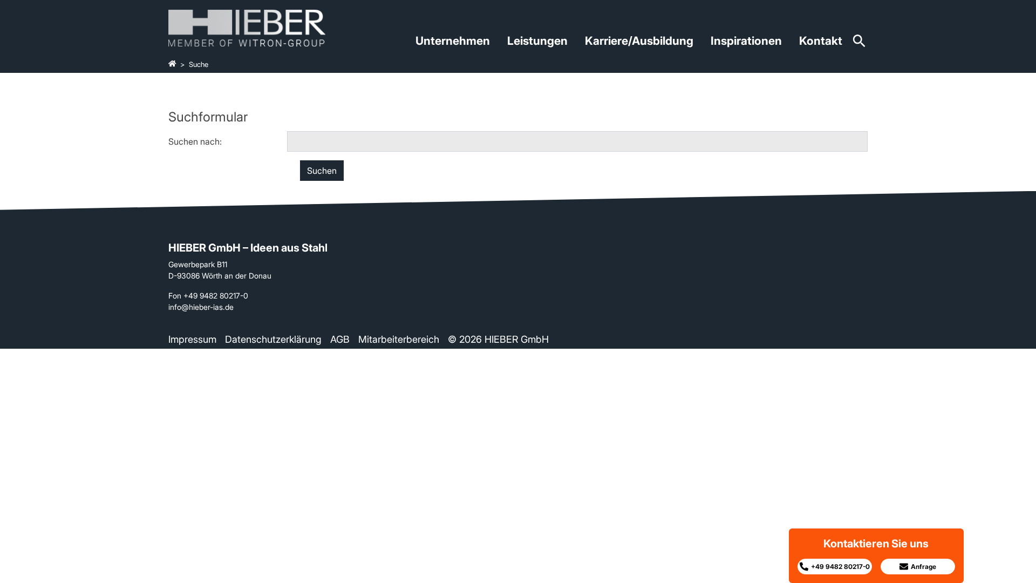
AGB (340, 339)
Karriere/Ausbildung (639, 41)
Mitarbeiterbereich (398, 339)
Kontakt (820, 41)
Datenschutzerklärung (273, 339)
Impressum (192, 339)
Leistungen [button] (537, 41)
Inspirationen (746, 41)
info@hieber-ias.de (201, 306)
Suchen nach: (195, 141)
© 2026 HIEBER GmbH (498, 339)
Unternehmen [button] (452, 41)
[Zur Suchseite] (859, 44)
